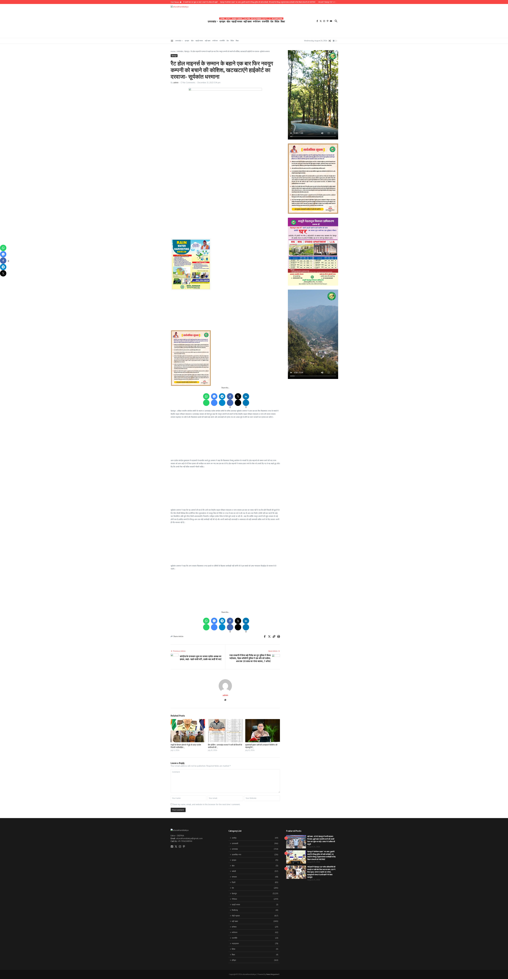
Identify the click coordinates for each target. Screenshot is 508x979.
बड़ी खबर (248, 21)
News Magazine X (272, 974)
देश (271, 21)
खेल (228, 21)
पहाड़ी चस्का (237, 21)
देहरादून (186, 51)
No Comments (189, 82)
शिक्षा (283, 21)
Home (173, 51)
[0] (3, 260)
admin (175, 82)
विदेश (277, 21)
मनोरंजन (256, 21)
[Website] (225, 700)
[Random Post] (330, 41)
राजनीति (265, 21)
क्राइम (222, 21)
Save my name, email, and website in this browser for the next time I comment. (206, 804)
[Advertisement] (250, 182)
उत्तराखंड (212, 21)
